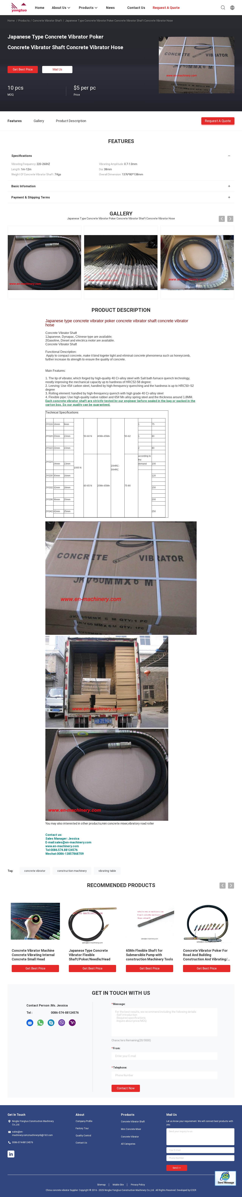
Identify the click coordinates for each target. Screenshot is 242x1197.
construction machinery (72, 870)
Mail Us (57, 69)
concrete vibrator (34, 870)
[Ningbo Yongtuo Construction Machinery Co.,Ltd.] (19, 7)
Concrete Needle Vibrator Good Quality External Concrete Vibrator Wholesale (149, 954)
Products (24, 20)
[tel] (82, 1022)
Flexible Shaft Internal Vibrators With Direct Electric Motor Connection (206, 954)
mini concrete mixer (114, 823)
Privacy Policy (138, 1184)
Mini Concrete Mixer (131, 1129)
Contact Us (81, 1142)
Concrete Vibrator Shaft (47, 20)
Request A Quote (218, 121)
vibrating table (107, 870)
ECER (193, 1190)
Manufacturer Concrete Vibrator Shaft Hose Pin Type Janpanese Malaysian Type (91, 954)
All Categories (128, 1144)
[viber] (61, 1022)
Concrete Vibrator (130, 1136)
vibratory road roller (141, 823)
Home (11, 20)
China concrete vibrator (58, 1190)
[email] (29, 1022)
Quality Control (83, 1135)
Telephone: (120, 1067)
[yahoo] (72, 1022)
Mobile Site (118, 1184)
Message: (119, 1004)
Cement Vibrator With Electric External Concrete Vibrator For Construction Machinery (35, 954)
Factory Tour (82, 1128)
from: (116, 1048)
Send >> (177, 1168)
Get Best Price (23, 69)
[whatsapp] (40, 1022)
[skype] (51, 1022)
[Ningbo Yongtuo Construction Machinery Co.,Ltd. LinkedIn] (11, 1154)
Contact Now (126, 1088)
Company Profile (84, 1121)
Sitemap (101, 1184)
